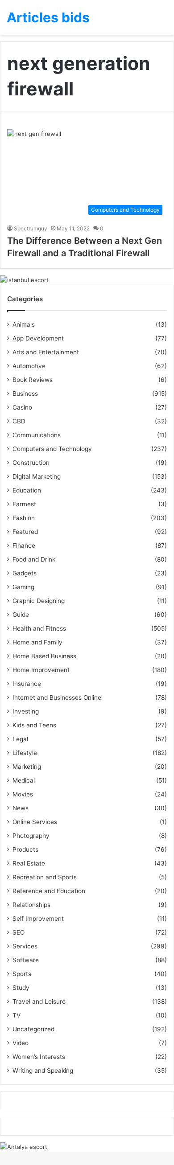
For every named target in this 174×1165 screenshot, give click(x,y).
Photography (31, 835)
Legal (20, 738)
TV (16, 1015)
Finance (23, 545)
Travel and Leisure (39, 1001)
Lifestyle (24, 752)
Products (25, 849)
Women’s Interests (38, 1056)
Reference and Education (48, 890)
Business (25, 393)
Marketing (26, 766)
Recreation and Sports (44, 877)
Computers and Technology (52, 448)
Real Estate (28, 863)
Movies (22, 794)
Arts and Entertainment (45, 352)
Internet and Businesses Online (56, 697)
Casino (22, 407)
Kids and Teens (34, 725)
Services (24, 946)
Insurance (26, 683)
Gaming (23, 587)
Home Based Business (44, 656)
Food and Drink (33, 559)
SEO (18, 932)
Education (26, 490)
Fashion (23, 517)
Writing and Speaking (42, 1070)
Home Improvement (41, 669)
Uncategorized (33, 1029)
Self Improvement (38, 918)
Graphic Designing (38, 600)
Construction (31, 462)
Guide (20, 614)
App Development (38, 338)
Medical (23, 780)
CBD (18, 421)
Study (20, 987)
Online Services (34, 821)
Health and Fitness (39, 628)
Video (20, 1042)
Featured (25, 531)
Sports (21, 973)
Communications (36, 435)
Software (25, 960)
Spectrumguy (30, 228)
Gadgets (24, 573)
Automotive (29, 365)
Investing (25, 711)
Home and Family (37, 642)
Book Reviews (32, 379)
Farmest (24, 504)
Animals (23, 324)
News (20, 808)
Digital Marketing (36, 476)
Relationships (31, 904)
